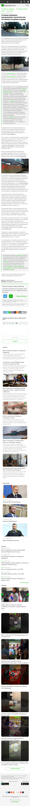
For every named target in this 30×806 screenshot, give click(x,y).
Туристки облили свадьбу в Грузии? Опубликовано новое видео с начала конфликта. (15, 662)
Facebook (10, 266)
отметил (11, 117)
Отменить (15, 341)
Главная (3, 10)
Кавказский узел (11, 73)
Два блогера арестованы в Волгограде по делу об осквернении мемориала (14, 469)
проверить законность (11, 76)
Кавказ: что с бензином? (9, 8)
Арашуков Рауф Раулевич (10, 521)
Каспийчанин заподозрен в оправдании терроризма (12, 557)
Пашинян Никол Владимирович (12, 502)
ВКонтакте (21, 266)
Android (19, 255)
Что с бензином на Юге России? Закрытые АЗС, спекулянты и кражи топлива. (15, 763)
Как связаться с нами (12, 781)
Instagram (15, 266)
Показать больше (15, 768)
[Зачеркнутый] (12, 323)
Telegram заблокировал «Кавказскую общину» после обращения (14, 687)
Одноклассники (7, 268)
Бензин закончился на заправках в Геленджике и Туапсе (12, 417)
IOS (23, 255)
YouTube (12, 269)
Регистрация (15, 337)
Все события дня (24, 582)
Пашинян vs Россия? (22, 8)
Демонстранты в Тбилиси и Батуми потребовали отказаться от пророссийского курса (13, 606)
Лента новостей (9, 10)
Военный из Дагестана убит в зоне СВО (12, 574)
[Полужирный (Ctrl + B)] (4, 323)
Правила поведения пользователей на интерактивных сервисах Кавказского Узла (15, 797)
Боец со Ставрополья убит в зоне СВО (12, 569)
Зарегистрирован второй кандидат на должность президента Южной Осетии (15, 563)
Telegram (6, 261)
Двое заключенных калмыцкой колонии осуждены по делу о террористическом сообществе (14, 389)
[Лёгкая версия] (7, 1)
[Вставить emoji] (16, 323)
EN (4, 1)
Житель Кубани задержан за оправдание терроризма (14, 351)
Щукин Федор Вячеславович (11, 540)
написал (12, 101)
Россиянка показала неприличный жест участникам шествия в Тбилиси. (12, 739)
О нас (2, 781)
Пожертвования (25, 781)
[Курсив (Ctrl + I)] (6, 323)
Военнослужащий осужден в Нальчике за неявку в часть (13, 579)
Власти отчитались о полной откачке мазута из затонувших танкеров (13, 441)
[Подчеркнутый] (9, 323)
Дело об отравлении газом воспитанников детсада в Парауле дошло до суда (13, 551)
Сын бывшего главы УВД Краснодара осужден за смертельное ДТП (13, 363)
